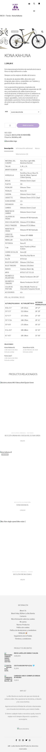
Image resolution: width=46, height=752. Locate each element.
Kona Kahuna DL (9, 347)
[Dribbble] (23, 740)
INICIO (2, 16)
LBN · (9, 746)
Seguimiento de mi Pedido (23, 636)
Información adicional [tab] (24, 148)
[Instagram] (19, 740)
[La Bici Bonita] (15, 7)
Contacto (23, 616)
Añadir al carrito (28, 125)
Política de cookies (23, 627)
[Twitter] (26, 740)
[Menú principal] (34, 11)
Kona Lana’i (8, 356)
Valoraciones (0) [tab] (22, 154)
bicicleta (15, 137)
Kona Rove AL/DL (28, 347)
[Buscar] (34, 3)
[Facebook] (16, 740)
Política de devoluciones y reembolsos (23, 630)
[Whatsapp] (29, 740)
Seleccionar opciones (22, 405)
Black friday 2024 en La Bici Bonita (23, 613)
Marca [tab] (37, 148)
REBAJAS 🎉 (23, 633)
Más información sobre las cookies (23, 619)
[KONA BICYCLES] (10, 141)
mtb (20, 137)
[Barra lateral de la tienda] (29, 3)
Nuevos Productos (23, 625)
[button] (42, 32)
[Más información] (39, 3)
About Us (23, 610)
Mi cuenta (23, 622)
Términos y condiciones (23, 639)
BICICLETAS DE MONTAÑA (21, 135)
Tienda (8, 16)
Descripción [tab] (8, 148)
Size (6, 111)
